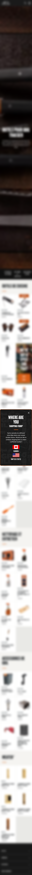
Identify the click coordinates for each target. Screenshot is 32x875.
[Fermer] (28, 412)
